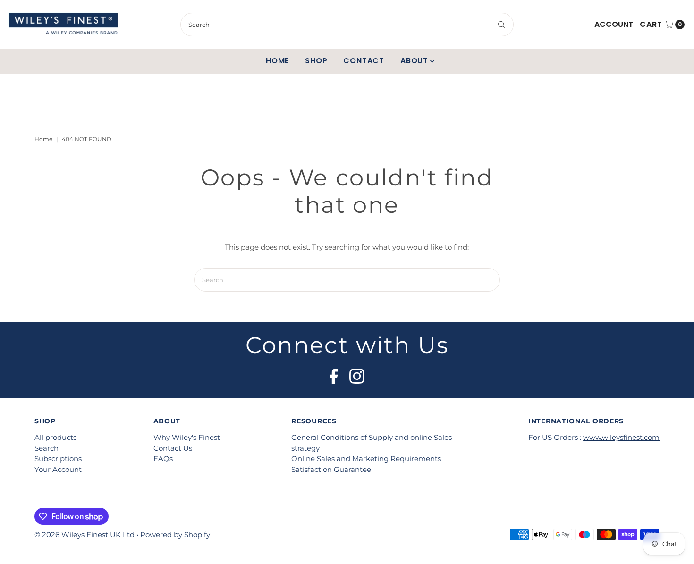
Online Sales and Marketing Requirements (366, 458)
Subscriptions (58, 458)
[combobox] (346, 24)
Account (613, 24)
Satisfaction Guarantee (331, 469)
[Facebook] (333, 373)
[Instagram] (357, 373)
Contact (363, 60)
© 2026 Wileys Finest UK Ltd (84, 534)
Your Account (58, 469)
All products (55, 437)
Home (277, 60)
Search (46, 448)
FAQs (163, 458)
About (414, 60)
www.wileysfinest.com (621, 437)
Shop (316, 60)
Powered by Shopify (175, 534)
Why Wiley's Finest (186, 437)
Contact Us (172, 448)
